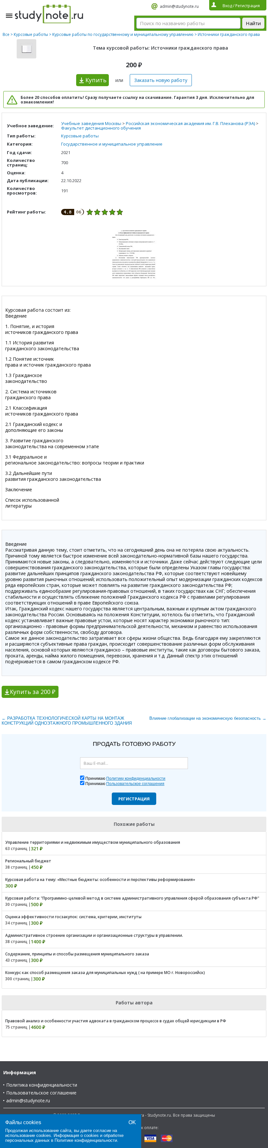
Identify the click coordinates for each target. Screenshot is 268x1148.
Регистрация (134, 799)
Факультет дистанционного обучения (101, 128)
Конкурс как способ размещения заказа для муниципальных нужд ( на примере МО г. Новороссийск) (105, 972)
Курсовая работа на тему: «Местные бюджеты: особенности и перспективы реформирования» (100, 879)
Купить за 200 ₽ (32, 692)
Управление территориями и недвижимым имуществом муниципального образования (92, 842)
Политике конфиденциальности (86, 1140)
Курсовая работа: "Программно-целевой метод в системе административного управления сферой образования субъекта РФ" (132, 898)
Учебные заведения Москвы (91, 123)
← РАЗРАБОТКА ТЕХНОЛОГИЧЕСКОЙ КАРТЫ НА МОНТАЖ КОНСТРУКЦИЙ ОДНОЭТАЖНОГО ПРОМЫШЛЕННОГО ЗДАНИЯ (67, 721)
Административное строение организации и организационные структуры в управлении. (94, 935)
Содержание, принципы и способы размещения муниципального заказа (77, 954)
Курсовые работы (31, 34)
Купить (96, 80)
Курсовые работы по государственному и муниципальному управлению (122, 34)
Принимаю (125, 778)
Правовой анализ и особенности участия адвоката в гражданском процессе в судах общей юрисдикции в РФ (115, 1021)
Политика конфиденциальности (41, 1085)
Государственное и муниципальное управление (111, 144)
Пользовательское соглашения (135, 783)
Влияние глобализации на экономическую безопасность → (207, 718)
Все (6, 34)
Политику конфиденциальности (135, 778)
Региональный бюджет (28, 861)
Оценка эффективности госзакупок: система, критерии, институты (73, 917)
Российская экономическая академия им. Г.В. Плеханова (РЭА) (190, 123)
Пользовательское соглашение (41, 1093)
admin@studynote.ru (179, 6)
